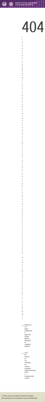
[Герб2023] (4, 4)
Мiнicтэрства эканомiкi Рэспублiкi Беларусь (26, 4)
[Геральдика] (11, 4)
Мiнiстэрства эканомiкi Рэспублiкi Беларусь (19, 396)
